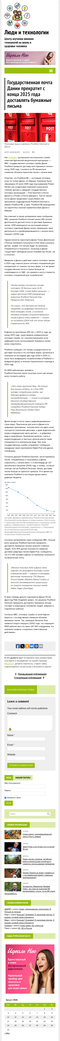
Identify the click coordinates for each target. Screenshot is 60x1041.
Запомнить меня (14, 798)
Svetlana (8, 926)
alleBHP (7, 909)
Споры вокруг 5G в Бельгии (31, 926)
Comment (12, 713)
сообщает (12, 157)
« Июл (7, 1033)
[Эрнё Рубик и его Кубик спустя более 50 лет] (12, 850)
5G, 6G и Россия (25, 928)
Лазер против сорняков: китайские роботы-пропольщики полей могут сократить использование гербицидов (38, 861)
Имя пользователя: (12, 783)
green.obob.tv (15, 152)
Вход (8, 777)
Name (10, 735)
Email (10, 745)
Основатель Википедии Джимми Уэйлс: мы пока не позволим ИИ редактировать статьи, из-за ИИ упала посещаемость (29, 890)
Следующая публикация (27, 678)
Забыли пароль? (23, 777)
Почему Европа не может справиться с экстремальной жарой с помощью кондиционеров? (38, 875)
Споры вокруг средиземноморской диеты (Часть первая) (37, 835)
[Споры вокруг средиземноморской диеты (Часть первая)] (12, 838)
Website (11, 754)
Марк (6, 920)
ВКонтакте (9, 664)
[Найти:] (30, 814)
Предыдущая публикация (32, 674)
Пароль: (7, 790)
